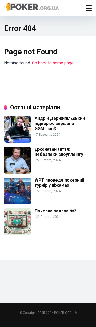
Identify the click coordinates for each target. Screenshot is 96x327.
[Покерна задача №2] (17, 233)
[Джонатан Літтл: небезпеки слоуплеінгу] (17, 172)
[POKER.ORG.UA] (32, 6)
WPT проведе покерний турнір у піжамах (59, 183)
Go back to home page (53, 62)
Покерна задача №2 (55, 211)
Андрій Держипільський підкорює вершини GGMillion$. (60, 123)
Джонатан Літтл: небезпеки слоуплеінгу (59, 152)
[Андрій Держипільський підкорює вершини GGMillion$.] (17, 141)
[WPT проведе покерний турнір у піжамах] (17, 202)
